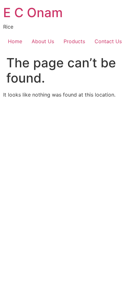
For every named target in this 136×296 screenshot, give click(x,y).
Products (74, 41)
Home (15, 41)
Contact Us (108, 41)
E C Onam (33, 12)
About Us (43, 41)
